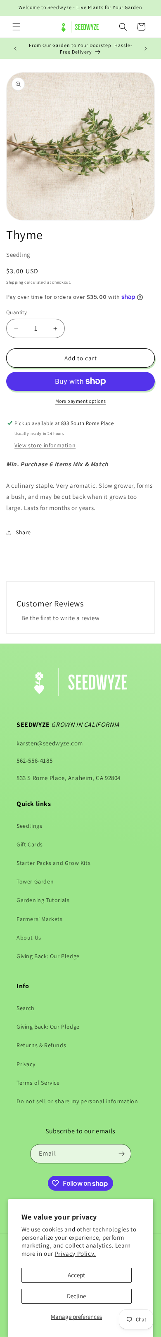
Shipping (15, 282)
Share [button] (23, 532)
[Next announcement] (146, 49)
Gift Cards (30, 844)
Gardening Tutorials (43, 900)
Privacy (26, 1064)
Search (26, 1008)
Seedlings (29, 825)
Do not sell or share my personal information (77, 1101)
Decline (76, 1296)
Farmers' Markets (40, 919)
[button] (16, 27)
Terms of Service (38, 1082)
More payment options (80, 401)
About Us (29, 937)
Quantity (16, 312)
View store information (45, 445)
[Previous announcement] (15, 49)
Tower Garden (35, 881)
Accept (76, 1275)
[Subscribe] (122, 1153)
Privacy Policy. (75, 1253)
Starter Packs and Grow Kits (53, 863)
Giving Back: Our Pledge (48, 956)
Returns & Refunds (41, 1045)
